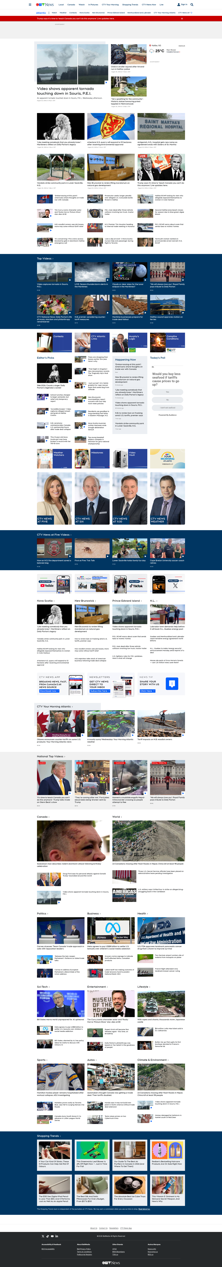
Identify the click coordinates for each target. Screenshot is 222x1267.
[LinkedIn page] (57, 1236)
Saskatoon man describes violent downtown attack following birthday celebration (69, 865)
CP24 (114, 1249)
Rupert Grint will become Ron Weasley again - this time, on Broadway (117, 1032)
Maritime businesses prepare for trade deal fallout (127, 318)
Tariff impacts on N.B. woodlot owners (154, 739)
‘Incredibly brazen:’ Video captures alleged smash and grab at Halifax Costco (60, 412)
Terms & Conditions (84, 1252)
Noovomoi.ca (153, 1252)
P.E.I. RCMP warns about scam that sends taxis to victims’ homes (169, 225)
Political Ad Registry (84, 1254)
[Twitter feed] (43, 1236)
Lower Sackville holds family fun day (129, 560)
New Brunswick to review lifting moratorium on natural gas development (108, 184)
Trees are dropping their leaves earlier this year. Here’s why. (98, 359)
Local (61, 5)
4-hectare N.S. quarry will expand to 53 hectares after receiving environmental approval (109, 143)
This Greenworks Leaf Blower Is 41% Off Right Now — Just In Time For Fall (92, 1163)
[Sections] (30, 4)
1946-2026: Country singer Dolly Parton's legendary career (51, 386)
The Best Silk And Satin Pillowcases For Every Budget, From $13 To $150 (90, 1198)
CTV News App (126, 1228)
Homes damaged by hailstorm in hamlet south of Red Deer (168, 1116)
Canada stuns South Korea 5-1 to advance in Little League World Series (68, 1118)
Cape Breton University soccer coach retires (167, 561)
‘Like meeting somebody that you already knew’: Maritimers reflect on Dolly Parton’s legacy (59, 143)
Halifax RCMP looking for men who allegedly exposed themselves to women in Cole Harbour (169, 198)
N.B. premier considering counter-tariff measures (90, 318)
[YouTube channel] (52, 1236)
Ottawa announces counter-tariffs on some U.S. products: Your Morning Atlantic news (59, 740)
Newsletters (113, 1228)
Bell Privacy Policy (84, 1249)
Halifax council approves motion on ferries (166, 318)
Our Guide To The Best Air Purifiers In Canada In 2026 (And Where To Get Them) (129, 1163)
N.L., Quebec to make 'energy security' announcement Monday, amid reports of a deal (167, 651)
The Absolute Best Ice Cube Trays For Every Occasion (129, 1197)
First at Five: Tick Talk (85, 560)
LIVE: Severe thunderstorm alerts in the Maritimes (91, 285)
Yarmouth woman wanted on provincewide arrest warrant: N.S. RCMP (168, 241)
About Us (93, 1228)
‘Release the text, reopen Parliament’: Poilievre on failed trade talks (69, 958)
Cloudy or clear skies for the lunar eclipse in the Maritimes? (127, 285)
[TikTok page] (47, 1236)
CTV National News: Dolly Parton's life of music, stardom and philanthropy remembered (54, 319)
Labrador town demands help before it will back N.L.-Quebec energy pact (167, 628)
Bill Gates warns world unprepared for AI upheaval (60, 1019)
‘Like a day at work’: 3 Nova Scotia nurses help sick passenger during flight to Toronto (119, 241)
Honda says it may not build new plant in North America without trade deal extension (120, 1105)
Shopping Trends (130, 5)
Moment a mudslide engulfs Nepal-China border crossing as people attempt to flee (128, 799)
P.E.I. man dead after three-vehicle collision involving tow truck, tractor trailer (119, 212)
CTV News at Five (185, 13)
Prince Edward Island (116, 13)
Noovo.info (152, 1249)
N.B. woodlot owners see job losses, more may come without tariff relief (69, 225)
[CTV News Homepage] (45, 4)
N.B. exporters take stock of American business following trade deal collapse (90, 660)
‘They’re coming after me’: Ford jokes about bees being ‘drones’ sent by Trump (92, 799)
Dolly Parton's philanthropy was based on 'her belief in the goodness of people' (120, 1045)
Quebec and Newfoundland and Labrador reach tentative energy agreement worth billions (167, 639)
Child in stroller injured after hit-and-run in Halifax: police (128, 68)
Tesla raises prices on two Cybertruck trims (115, 1117)
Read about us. (144, 1209)
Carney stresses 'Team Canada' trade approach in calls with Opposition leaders (60, 947)
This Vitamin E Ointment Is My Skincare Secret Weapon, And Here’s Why (166, 1198)
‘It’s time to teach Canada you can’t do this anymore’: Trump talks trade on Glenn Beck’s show (53, 799)
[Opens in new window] (54, 342)
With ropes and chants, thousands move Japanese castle (161, 1020)
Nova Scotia (84, 13)
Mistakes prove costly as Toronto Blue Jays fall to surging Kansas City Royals (69, 1105)
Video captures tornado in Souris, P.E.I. (52, 285)
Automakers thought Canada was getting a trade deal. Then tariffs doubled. (110, 1094)
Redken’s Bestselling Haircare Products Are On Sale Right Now (167, 1162)
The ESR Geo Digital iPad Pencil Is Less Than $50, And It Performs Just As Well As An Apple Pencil (54, 1198)
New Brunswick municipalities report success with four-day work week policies (97, 400)
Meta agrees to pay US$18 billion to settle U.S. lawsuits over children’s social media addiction (108, 947)
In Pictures (93, 5)
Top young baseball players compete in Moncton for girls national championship (98, 440)
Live (161, 5)
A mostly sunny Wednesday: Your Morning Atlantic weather (110, 740)
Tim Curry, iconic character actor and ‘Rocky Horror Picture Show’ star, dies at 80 (68, 212)
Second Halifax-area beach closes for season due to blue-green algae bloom (169, 212)
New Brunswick (98, 13)
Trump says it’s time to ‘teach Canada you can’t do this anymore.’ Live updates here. (160, 184)
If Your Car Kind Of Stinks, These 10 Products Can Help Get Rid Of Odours (54, 1163)
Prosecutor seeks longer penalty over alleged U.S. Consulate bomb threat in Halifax (119, 198)
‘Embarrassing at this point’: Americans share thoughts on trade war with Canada (69, 198)
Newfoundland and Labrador (139, 13)
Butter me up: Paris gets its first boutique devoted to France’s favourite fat (168, 1044)
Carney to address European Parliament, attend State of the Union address (67, 972)
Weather (63, 13)
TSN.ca (115, 1254)
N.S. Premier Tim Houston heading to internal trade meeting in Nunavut (119, 225)
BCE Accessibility (48, 1249)
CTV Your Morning (110, 5)
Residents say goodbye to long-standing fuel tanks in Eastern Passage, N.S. (98, 413)
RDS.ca (150, 1254)
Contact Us (103, 1228)
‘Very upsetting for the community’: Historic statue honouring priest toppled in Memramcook (127, 101)
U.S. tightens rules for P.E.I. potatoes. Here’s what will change (127, 657)
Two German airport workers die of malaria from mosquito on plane (169, 956)
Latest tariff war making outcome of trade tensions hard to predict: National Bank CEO (119, 972)
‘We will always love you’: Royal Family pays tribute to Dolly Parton (167, 285)
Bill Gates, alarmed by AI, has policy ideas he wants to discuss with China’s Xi (69, 1043)
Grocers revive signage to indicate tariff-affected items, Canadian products (119, 958)
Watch (82, 5)
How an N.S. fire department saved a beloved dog (54, 561)
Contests (73, 13)
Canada (71, 5)
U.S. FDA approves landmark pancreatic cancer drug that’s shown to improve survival (159, 947)
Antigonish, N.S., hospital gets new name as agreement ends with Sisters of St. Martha (157, 143)
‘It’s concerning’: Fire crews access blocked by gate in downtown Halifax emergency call (69, 241)
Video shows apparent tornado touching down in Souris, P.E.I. (126, 628)
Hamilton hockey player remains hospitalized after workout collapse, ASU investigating (60, 1094)
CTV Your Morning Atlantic (165, 13)
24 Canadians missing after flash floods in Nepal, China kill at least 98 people (147, 864)
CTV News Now (149, 5)
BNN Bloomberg (118, 1252)
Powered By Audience (167, 415)
